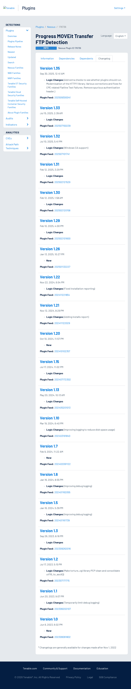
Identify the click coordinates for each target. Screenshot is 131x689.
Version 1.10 (49, 418)
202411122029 (62, 323)
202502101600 (62, 238)
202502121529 (62, 182)
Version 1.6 (49, 474)
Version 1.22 (50, 277)
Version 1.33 (50, 107)
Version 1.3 (49, 530)
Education (102, 668)
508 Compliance (108, 677)
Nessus (51, 26)
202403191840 (62, 435)
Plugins (28, 7)
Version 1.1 (48, 591)
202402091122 (62, 463)
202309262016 (62, 548)
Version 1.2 (49, 559)
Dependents (86, 58)
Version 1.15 (49, 361)
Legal (90, 677)
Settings (118, 7)
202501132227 (62, 266)
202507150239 (62, 125)
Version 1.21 (49, 305)
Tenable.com (30, 668)
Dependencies (67, 58)
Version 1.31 (49, 164)
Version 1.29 (50, 220)
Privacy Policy (73, 677)
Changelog (104, 58)
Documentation (82, 668)
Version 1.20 (50, 333)
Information (47, 58)
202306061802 (62, 636)
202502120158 (62, 210)
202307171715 (61, 580)
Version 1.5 (49, 502)
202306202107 (62, 608)
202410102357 (62, 351)
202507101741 (62, 153)
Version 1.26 (50, 248)
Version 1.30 (50, 192)
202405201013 (62, 407)
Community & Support (55, 668)
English (120, 35)
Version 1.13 (49, 389)
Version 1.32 (50, 136)
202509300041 (62, 97)
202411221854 (62, 294)
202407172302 (62, 379)
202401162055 (62, 492)
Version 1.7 (49, 446)
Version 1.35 (50, 68)
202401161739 (62, 520)
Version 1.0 (49, 619)
